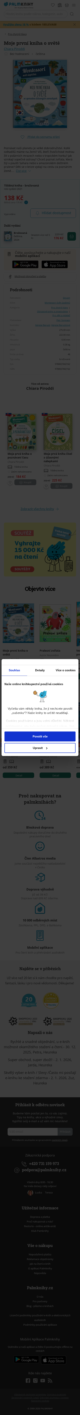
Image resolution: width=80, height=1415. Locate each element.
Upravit (38, 748)
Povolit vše (40, 736)
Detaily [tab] (40, 670)
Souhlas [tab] (14, 670)
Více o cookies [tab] (66, 670)
